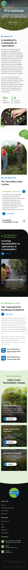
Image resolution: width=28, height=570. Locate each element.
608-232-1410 (9, 552)
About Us (3, 505)
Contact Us (4, 513)
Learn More (13, 22)
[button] (26, 3)
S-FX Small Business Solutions (17, 567)
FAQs (2, 527)
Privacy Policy (5, 533)
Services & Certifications (7, 508)
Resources (4, 530)
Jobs (2, 524)
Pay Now (10, 419)
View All (8, 253)
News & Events (5, 521)
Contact (10, 464)
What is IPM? (5, 510)
